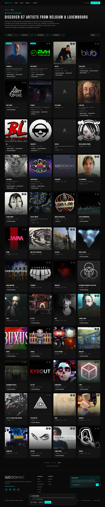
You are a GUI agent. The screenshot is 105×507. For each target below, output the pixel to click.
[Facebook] (6, 489)
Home (16, 2)
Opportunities (40, 484)
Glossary (39, 489)
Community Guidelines (86, 500)
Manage (35, 502)
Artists (38, 479)
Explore (27, 2)
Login (49, 481)
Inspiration (39, 486)
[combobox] (12, 35)
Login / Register (95, 2)
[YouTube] (18, 489)
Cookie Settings (96, 500)
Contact (35, 2)
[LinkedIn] (14, 489)
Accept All (47, 502)
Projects (39, 481)
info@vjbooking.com (9, 486)
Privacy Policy (40, 499)
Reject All (41, 502)
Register (50, 479)
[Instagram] (10, 489)
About (21, 2)
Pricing (50, 484)
